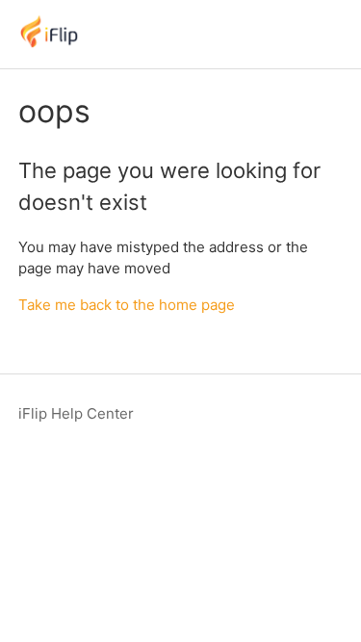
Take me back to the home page (126, 304)
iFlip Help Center (76, 413)
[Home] (49, 44)
